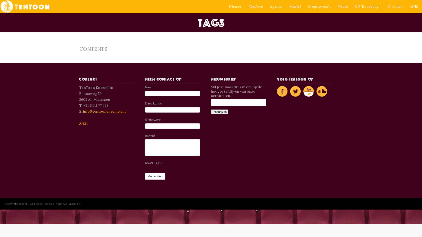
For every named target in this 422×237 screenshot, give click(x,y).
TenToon (256, 6)
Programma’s (319, 6)
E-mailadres (153, 103)
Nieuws (235, 6)
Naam (149, 87)
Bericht (150, 136)
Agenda (276, 6)
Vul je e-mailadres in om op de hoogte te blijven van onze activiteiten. (236, 91)
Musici (295, 6)
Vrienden (395, 6)
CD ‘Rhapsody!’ (367, 6)
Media (343, 6)
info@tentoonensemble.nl (104, 111)
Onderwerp (153, 119)
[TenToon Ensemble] (25, 6)
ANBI (414, 6)
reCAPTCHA (153, 163)
